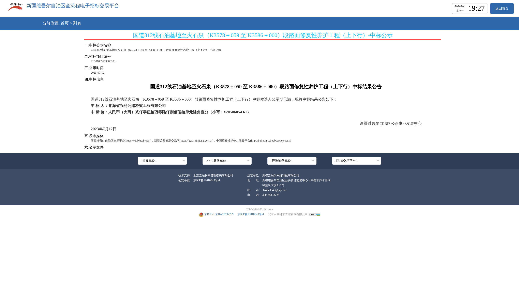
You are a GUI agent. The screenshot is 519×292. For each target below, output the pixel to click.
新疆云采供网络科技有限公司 (280, 175)
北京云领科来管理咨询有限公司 (213, 175)
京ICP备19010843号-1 (206, 180)
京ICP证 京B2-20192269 (219, 214)
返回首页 (501, 8)
